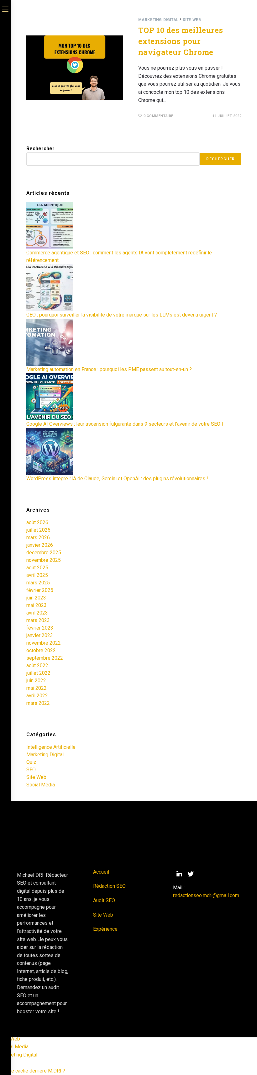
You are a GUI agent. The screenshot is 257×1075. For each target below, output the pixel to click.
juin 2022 (36, 681)
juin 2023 (36, 598)
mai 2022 (36, 688)
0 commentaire (158, 116)
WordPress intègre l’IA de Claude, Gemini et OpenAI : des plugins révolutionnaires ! (117, 479)
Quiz (31, 762)
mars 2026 (38, 537)
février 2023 (39, 628)
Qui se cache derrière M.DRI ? (32, 1071)
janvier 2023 (39, 635)
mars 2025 (38, 583)
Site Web (192, 20)
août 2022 (37, 665)
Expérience (105, 929)
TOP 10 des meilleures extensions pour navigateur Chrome (180, 41)
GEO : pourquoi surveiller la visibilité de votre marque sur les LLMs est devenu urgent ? (121, 315)
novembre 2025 (43, 560)
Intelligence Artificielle (51, 747)
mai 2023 (36, 605)
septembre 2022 (44, 658)
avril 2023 (37, 613)
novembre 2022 (43, 643)
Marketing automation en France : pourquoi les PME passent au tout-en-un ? (109, 369)
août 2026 (37, 522)
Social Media (40, 785)
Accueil (101, 872)
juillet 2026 (38, 530)
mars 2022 (38, 703)
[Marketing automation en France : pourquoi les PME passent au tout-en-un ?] (49, 342)
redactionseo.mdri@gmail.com (206, 895)
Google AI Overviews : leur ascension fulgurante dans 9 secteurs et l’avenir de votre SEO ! (124, 424)
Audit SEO (104, 900)
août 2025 (37, 568)
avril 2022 (37, 696)
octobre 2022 (41, 650)
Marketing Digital (158, 20)
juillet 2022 (38, 673)
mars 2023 (38, 620)
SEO (31, 770)
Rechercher (40, 149)
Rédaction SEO (109, 886)
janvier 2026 (39, 545)
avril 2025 (37, 575)
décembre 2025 (43, 553)
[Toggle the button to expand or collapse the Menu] (5, 8)
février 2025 (39, 590)
